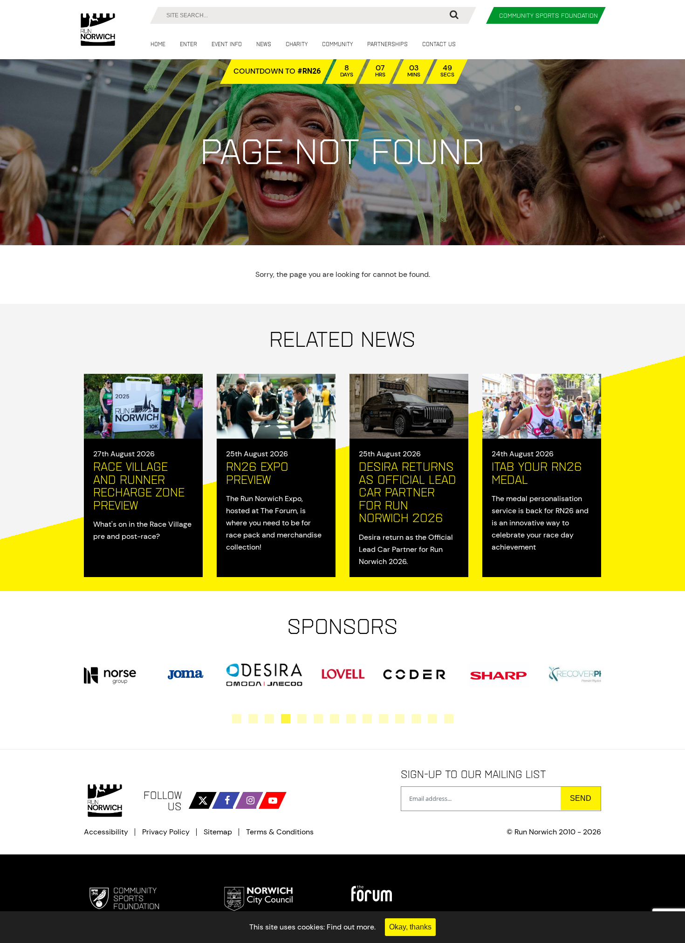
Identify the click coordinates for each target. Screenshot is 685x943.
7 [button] (334, 718)
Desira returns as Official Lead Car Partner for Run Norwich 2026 (407, 491)
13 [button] (432, 718)
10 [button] (383, 718)
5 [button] (302, 718)
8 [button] (351, 718)
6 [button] (318, 718)
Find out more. (351, 927)
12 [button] (416, 718)
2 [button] (253, 718)
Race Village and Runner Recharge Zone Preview (139, 485)
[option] (110, 674)
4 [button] (285, 718)
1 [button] (236, 718)
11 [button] (399, 718)
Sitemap (218, 832)
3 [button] (269, 718)
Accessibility (106, 832)
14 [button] (448, 718)
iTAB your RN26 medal (537, 472)
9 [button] (367, 718)
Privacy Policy (166, 832)
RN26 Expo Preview (257, 472)
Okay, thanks (410, 927)
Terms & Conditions (280, 832)
